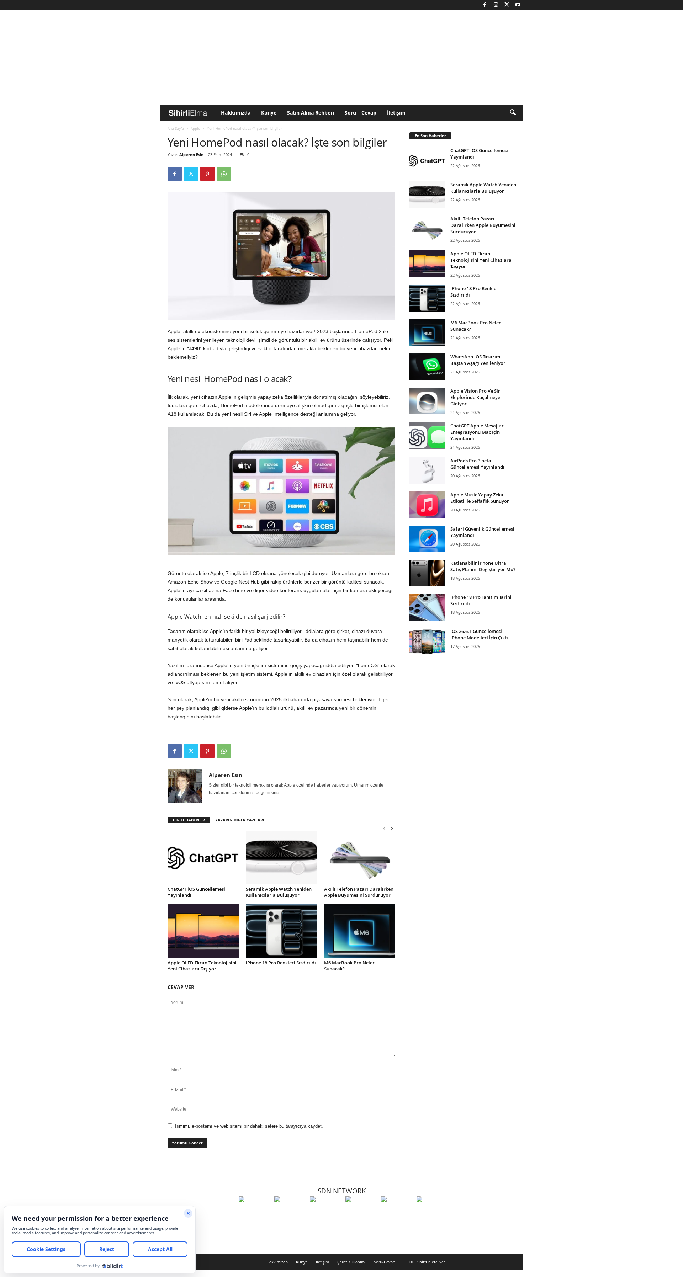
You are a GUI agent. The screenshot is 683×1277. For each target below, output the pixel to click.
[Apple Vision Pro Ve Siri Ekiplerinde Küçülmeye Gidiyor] (427, 401)
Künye (268, 112)
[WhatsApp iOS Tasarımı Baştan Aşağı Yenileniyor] (427, 366)
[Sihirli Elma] (290, 1212)
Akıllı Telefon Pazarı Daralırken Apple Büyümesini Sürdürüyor (358, 892)
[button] (512, 113)
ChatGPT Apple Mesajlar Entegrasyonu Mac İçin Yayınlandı (477, 432)
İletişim (396, 112)
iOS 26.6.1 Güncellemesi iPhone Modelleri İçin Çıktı (479, 634)
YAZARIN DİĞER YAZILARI (239, 820)
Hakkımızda (235, 112)
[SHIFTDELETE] (255, 1212)
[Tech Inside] (361, 1212)
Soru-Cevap (384, 1262)
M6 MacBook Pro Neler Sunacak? (349, 965)
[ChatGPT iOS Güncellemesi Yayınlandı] (203, 857)
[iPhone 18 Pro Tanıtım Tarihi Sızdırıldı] (427, 607)
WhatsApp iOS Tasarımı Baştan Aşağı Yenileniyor (477, 359)
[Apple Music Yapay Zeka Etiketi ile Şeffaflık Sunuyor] (427, 504)
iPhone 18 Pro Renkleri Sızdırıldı (281, 962)
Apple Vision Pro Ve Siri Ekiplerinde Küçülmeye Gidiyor (476, 397)
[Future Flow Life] (433, 1212)
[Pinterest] (207, 174)
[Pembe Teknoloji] (397, 1212)
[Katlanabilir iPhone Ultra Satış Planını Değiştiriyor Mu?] (427, 573)
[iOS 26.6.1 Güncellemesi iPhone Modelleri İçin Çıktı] (427, 641)
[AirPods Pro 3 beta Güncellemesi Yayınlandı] (427, 470)
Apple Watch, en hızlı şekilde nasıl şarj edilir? (226, 617)
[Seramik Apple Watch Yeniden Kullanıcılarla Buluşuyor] (281, 857)
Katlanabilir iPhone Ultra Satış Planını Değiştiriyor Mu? (482, 566)
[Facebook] (485, 5)
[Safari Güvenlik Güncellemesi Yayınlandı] (427, 539)
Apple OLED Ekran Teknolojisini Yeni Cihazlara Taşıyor (202, 965)
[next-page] (392, 828)
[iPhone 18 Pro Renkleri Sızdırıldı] (281, 931)
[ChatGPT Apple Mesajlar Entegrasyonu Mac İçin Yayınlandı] (427, 435)
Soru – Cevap (360, 112)
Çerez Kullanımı (351, 1262)
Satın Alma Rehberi (310, 112)
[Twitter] (507, 5)
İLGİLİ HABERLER (189, 820)
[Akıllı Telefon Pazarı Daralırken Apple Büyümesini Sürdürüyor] (359, 857)
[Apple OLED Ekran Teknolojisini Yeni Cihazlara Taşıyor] (203, 931)
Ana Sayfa (176, 128)
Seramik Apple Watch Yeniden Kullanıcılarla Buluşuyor (279, 892)
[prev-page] (384, 828)
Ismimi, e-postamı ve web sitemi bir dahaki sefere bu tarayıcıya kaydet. (249, 1126)
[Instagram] (496, 5)
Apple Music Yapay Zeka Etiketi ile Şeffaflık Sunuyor (479, 497)
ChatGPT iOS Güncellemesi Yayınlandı (196, 892)
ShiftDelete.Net (431, 1262)
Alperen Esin (191, 154)
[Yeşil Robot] (326, 1212)
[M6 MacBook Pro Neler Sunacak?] (359, 931)
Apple (195, 128)
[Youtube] (518, 5)
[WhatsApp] (224, 174)
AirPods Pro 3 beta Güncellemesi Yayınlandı (477, 463)
